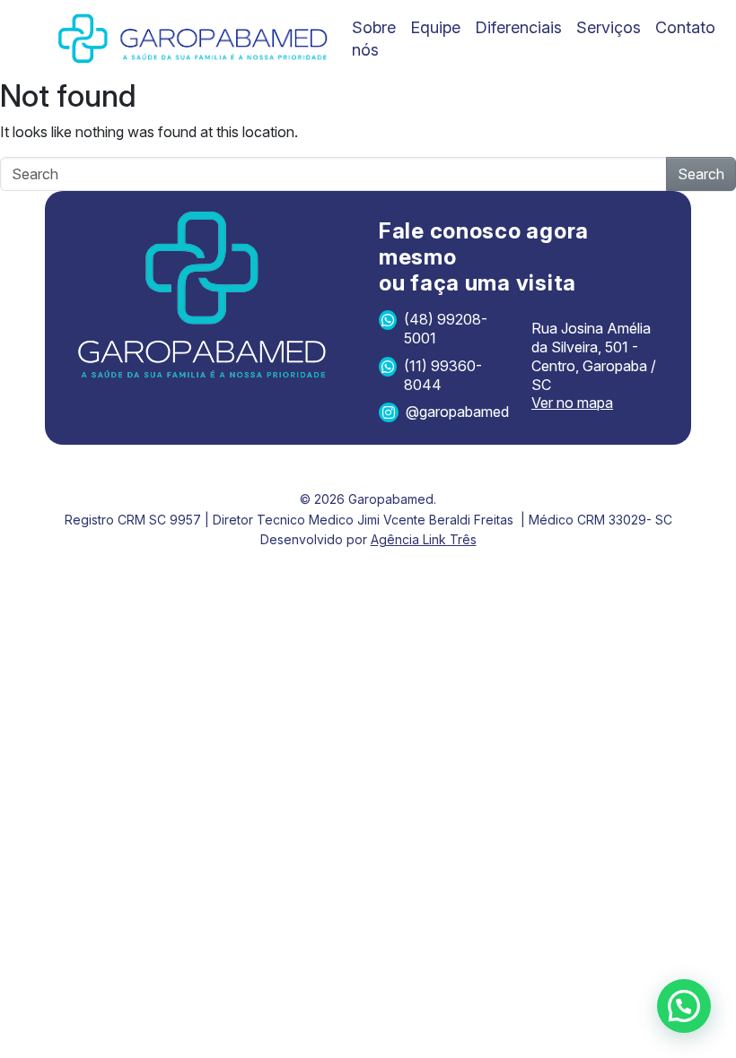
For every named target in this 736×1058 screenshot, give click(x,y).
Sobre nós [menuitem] (374, 38)
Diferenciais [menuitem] (518, 27)
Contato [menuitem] (685, 27)
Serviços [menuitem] (608, 27)
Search (701, 174)
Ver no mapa (572, 403)
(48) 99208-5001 (445, 328)
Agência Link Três (424, 539)
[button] (684, 1006)
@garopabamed (457, 412)
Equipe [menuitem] (435, 27)
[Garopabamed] (193, 38)
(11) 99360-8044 (443, 375)
